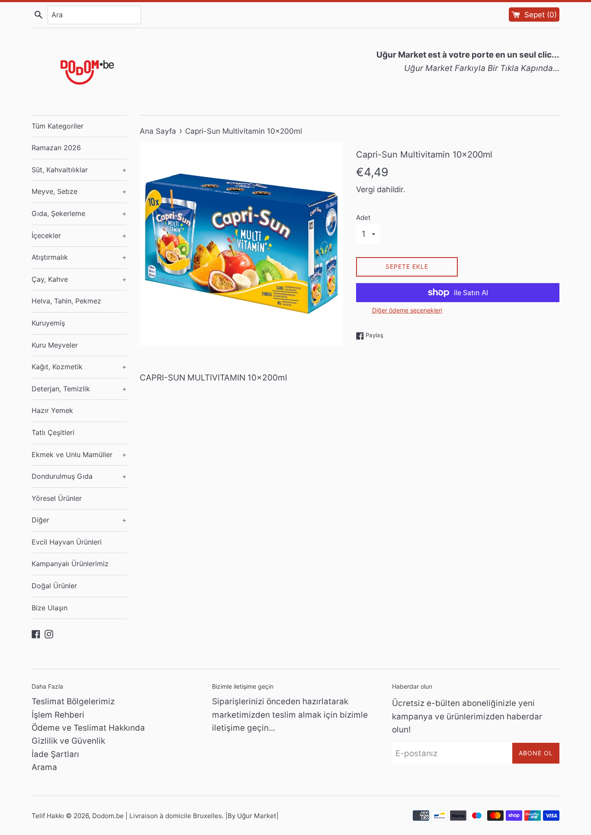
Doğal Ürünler (54, 585)
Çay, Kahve (79, 279)
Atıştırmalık (79, 257)
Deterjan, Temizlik (79, 388)
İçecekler (79, 235)
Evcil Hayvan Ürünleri (67, 542)
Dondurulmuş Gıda (79, 476)
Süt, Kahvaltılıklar (79, 169)
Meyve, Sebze (79, 191)
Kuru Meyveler (55, 345)
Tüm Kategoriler (58, 126)
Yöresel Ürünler (57, 498)
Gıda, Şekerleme (79, 213)
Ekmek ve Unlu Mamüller (79, 454)
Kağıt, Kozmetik (79, 366)
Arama (44, 767)
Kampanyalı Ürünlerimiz (70, 563)
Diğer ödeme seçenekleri (407, 310)
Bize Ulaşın (49, 607)
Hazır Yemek (52, 410)
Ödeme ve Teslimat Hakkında (88, 728)
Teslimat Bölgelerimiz (73, 701)
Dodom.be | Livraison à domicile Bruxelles (157, 816)
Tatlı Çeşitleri (53, 432)
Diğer (79, 520)
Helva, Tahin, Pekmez (66, 301)
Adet (363, 217)
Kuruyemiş (48, 323)
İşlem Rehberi (58, 715)
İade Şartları (55, 754)
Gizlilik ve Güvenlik (68, 741)
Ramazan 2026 (56, 147)
